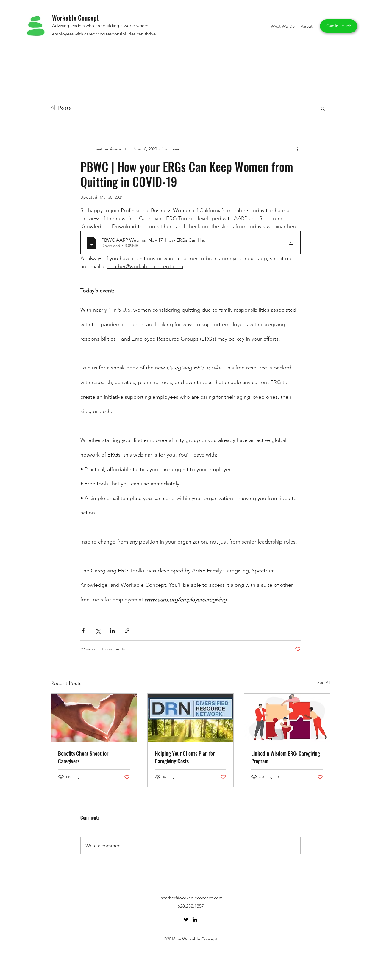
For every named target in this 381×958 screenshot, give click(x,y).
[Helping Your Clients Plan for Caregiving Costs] (191, 718)
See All (323, 682)
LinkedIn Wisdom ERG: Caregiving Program (285, 757)
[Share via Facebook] (83, 631)
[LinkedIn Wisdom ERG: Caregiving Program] (287, 718)
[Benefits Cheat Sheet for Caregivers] (94, 718)
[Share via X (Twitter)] (98, 631)
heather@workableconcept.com (191, 897)
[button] (323, 108)
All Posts (61, 108)
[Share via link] (127, 631)
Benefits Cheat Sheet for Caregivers (83, 757)
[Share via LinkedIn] (112, 631)
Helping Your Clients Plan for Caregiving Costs (185, 757)
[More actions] (297, 149)
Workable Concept (75, 17)
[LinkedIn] (195, 920)
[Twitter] (186, 920)
